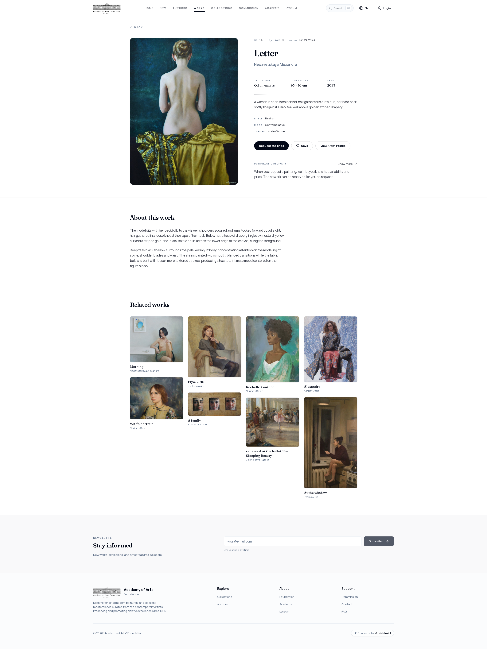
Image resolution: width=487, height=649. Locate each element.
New (163, 8)
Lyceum (291, 8)
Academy (272, 8)
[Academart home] (107, 8)
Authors (180, 8)
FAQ (344, 611)
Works (199, 8)
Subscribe (376, 541)
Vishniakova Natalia (257, 460)
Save (304, 146)
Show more (345, 164)
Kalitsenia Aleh (196, 386)
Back (138, 27)
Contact (347, 604)
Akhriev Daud (311, 390)
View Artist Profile (333, 146)
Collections (221, 8)
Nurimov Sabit (138, 428)
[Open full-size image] (184, 111)
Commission (249, 8)
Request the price (271, 146)
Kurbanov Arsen (197, 424)
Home (149, 8)
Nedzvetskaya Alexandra (275, 64)
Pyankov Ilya (311, 497)
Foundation (286, 597)
